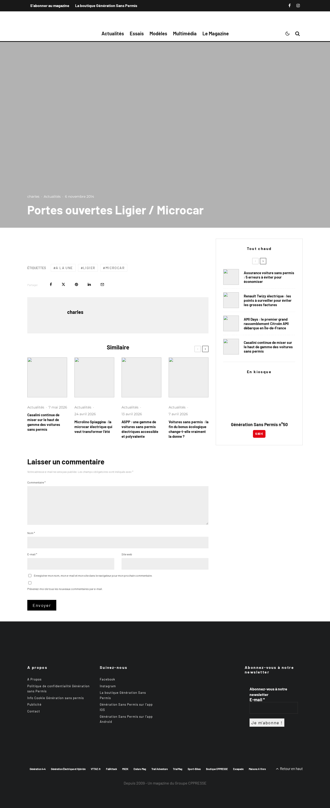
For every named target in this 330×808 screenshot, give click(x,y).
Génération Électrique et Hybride (68, 768)
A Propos (34, 679)
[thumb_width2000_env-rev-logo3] (94, 377)
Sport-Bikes (194, 768)
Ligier (89, 268)
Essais (137, 33)
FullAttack (111, 768)
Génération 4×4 (38, 768)
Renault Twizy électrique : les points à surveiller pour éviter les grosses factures (268, 300)
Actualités (112, 33)
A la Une (64, 268)
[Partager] (51, 284)
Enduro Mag (140, 768)
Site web (127, 554)
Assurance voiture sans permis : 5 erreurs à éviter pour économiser (269, 277)
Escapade (238, 768)
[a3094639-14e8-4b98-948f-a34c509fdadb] (231, 323)
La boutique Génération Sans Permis (106, 5)
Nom (31, 533)
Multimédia (185, 33)
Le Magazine (215, 33)
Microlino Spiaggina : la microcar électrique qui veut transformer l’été (93, 427)
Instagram (108, 686)
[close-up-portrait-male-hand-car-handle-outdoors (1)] (231, 277)
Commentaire (36, 482)
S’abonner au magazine (49, 5)
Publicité (34, 704)
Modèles (158, 33)
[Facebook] (290, 5)
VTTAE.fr (96, 768)
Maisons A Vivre (257, 768)
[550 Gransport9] (47, 377)
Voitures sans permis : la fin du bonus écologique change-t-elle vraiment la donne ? (188, 429)
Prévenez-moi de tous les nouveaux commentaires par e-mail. (65, 588)
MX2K (125, 768)
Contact (33, 711)
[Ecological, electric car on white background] (188, 377)
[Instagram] (298, 5)
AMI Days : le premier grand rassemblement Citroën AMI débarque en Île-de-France (266, 323)
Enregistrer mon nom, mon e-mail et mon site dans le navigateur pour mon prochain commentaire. (93, 575)
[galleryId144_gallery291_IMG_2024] (141, 377)
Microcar (115, 268)
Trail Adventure (159, 768)
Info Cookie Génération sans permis (55, 698)
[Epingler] (76, 284)
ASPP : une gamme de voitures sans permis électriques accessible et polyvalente (140, 429)
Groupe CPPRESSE (191, 783)
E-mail (32, 554)
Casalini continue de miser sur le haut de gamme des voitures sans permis (43, 422)
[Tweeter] (63, 284)
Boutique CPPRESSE (217, 768)
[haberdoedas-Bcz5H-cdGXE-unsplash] (231, 300)
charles (33, 196)
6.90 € (259, 433)
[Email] (102, 284)
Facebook (107, 679)
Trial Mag (177, 768)
